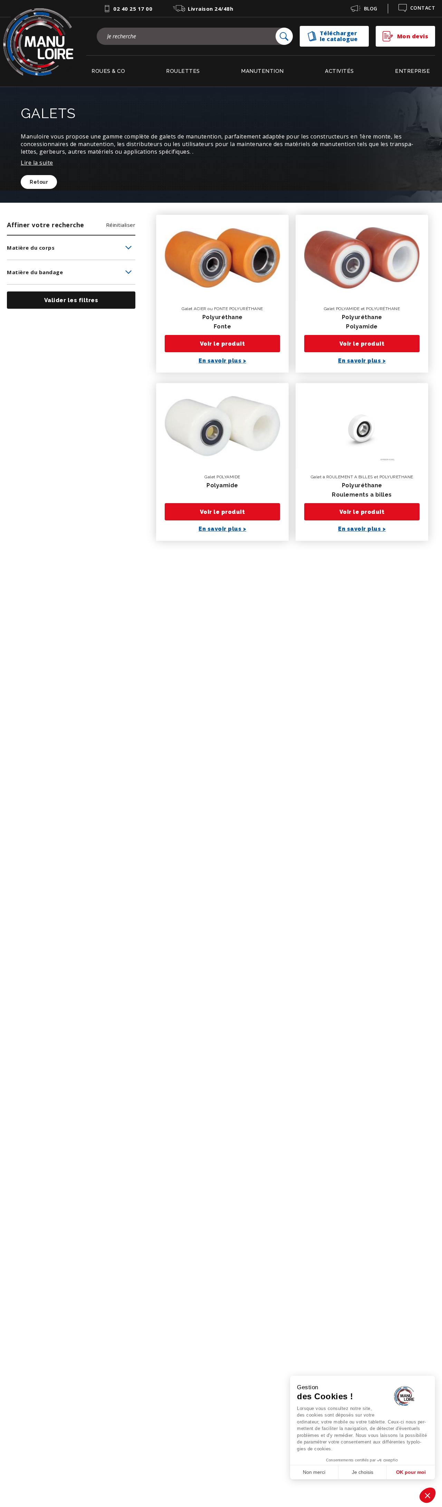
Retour (39, 182)
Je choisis (362, 1472)
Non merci (314, 1472)
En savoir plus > (222, 360)
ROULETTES (183, 71)
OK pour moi (411, 1472)
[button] (427, 1495)
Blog (370, 8)
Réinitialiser (121, 225)
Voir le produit (222, 343)
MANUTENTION (262, 71)
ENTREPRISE (412, 71)
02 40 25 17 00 (132, 8)
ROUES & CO (108, 71)
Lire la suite (37, 162)
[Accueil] (39, 43)
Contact (422, 7)
